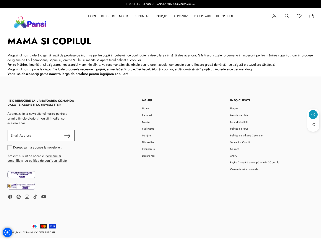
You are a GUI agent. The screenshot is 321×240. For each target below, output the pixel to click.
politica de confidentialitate (48, 160)
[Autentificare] (274, 16)
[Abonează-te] (67, 135)
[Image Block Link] (21, 174)
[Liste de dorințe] (299, 16)
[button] (287, 16)
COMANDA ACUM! (184, 4)
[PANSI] (30, 22)
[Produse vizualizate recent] (313, 114)
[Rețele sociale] (313, 124)
